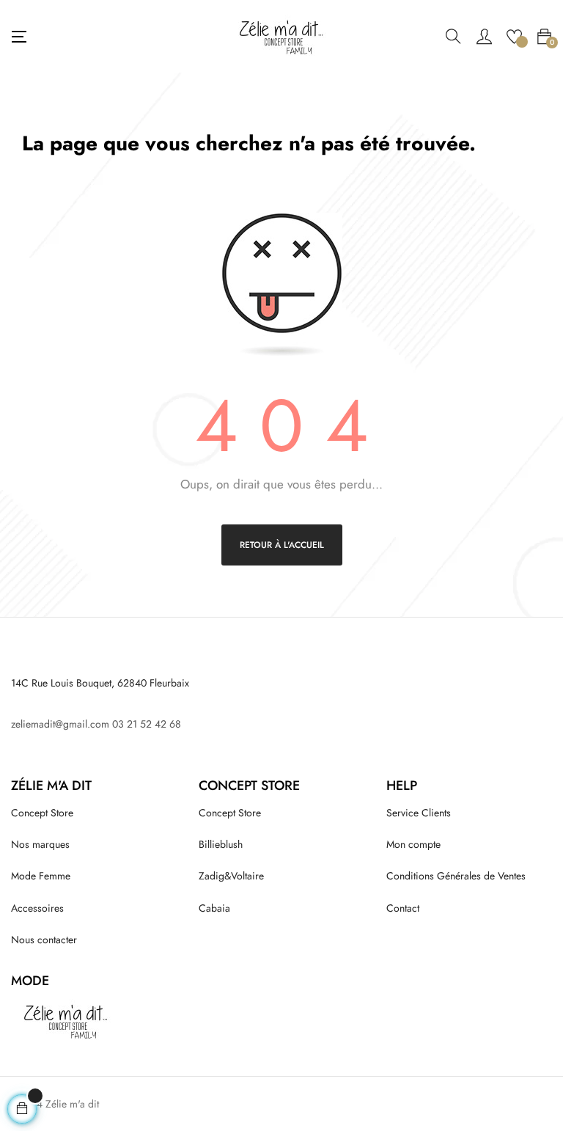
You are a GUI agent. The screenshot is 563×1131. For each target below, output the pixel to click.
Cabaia (214, 908)
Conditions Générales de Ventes (456, 875)
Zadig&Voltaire (231, 875)
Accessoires (37, 908)
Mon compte (413, 844)
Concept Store (42, 812)
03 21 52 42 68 (146, 724)
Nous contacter (44, 939)
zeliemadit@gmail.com (60, 724)
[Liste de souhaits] (514, 35)
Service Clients (418, 812)
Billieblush (221, 844)
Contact (402, 908)
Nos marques (40, 844)
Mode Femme (40, 875)
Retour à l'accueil (282, 545)
